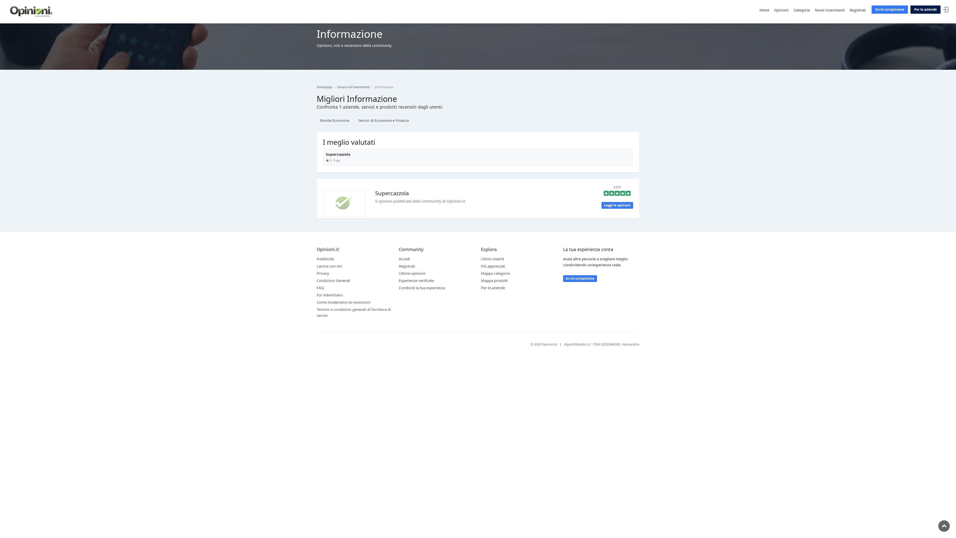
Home (764, 10)
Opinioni (781, 10)
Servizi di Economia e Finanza (383, 120)
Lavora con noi (329, 266)
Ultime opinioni (412, 273)
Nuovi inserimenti (830, 10)
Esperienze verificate (416, 280)
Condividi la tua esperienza (422, 287)
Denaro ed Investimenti (353, 87)
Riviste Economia (334, 120)
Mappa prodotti (494, 280)
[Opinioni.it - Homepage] (31, 11)
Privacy (323, 273)
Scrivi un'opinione (889, 9)
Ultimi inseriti (492, 258)
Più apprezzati (493, 266)
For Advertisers (330, 294)
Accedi (946, 10)
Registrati (858, 10)
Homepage (324, 87)
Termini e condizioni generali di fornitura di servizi (354, 312)
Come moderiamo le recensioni (343, 302)
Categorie (802, 10)
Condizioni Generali (333, 280)
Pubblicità (325, 258)
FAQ (320, 287)
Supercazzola (392, 193)
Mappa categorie (495, 273)
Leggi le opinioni (617, 205)
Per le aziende (925, 9)
